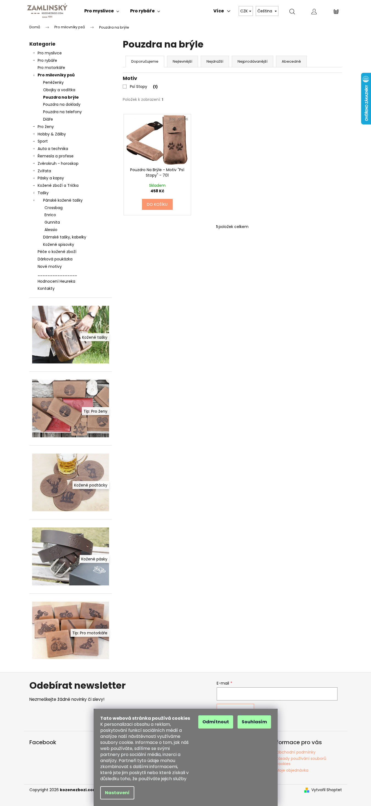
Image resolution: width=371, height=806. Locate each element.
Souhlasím (254, 722)
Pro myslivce (50, 53)
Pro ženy (46, 126)
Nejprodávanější (252, 61)
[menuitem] (102, 11)
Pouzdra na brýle (61, 97)
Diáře (48, 119)
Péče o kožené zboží (57, 251)
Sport (43, 141)
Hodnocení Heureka (56, 281)
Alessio (50, 229)
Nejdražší (215, 61)
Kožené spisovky (58, 244)
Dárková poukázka (55, 259)
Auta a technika (53, 148)
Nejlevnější (182, 61)
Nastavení (117, 793)
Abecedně (291, 61)
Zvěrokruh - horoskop (58, 163)
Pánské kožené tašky (63, 200)
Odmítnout (215, 722)
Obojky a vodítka (59, 90)
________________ (57, 274)
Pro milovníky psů (56, 75)
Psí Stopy (143, 86)
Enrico (50, 215)
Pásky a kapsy (51, 178)
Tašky (43, 193)
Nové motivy (50, 266)
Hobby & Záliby (52, 134)
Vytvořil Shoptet (326, 790)
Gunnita (52, 222)
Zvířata (44, 171)
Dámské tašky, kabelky (64, 237)
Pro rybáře (47, 60)
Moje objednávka (292, 770)
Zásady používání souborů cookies (301, 761)
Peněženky (53, 82)
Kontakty (46, 288)
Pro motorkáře (51, 67)
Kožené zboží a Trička (58, 185)
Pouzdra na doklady (61, 104)
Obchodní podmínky (296, 752)
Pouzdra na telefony (62, 112)
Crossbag (53, 207)
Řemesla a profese (56, 156)
